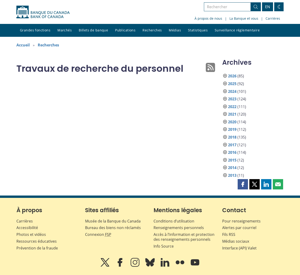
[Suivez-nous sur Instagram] (135, 265)
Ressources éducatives (36, 241)
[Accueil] (43, 12)
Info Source (164, 246)
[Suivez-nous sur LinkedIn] (165, 265)
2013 (232, 175)
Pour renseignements (241, 221)
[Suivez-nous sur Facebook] (120, 265)
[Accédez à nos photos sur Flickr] (180, 265)
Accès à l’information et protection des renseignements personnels (184, 237)
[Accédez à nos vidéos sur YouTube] (195, 265)
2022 (232, 106)
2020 (232, 121)
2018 (232, 137)
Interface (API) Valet (239, 248)
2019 (232, 129)
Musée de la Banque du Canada (113, 221)
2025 (232, 83)
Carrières (273, 18)
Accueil (23, 45)
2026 (232, 76)
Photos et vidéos (31, 234)
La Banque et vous (243, 18)
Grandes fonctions (35, 30)
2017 (232, 144)
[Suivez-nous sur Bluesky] (150, 265)
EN (267, 6)
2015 (232, 160)
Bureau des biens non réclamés (113, 227)
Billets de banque (93, 30)
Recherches (152, 30)
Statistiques (198, 30)
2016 (232, 152)
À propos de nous (208, 18)
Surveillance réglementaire (237, 30)
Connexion (98, 234)
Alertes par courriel (239, 227)
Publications (125, 30)
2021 (232, 114)
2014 (232, 167)
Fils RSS (228, 234)
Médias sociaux (235, 241)
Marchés (64, 30)
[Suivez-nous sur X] (105, 265)
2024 (232, 91)
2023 (232, 99)
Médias (175, 30)
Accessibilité (27, 227)
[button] (243, 184)
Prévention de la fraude (37, 248)
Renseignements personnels (179, 227)
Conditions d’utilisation (174, 221)
